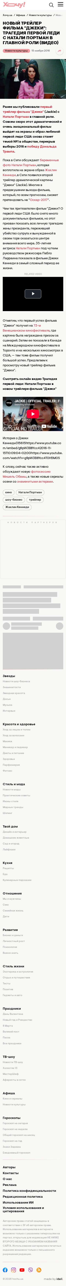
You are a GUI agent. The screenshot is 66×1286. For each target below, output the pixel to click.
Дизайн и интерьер (15, 832)
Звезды (9, 676)
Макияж (7, 741)
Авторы (9, 1167)
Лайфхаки (9, 850)
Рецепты (8, 868)
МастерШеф (11, 1074)
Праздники (12, 1009)
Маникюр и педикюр (15, 747)
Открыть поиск (51, 5)
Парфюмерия (11, 765)
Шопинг (7, 813)
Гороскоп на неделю (15, 1129)
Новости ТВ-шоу (13, 1062)
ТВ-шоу (9, 1057)
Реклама (9, 1185)
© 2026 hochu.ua (13, 1279)
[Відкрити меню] (60, 4)
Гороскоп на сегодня (15, 1123)
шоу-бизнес (13, 499)
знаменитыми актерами (35, 481)
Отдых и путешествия (16, 978)
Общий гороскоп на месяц (19, 1135)
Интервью (9, 711)
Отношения (12, 893)
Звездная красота (14, 693)
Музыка (7, 705)
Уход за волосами (13, 735)
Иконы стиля (10, 801)
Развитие (10, 930)
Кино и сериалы (12, 1099)
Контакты (11, 1173)
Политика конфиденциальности (29, 1191)
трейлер (35, 499)
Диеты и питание (13, 753)
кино (8, 492)
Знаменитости (12, 687)
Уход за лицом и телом (16, 730)
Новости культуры (16, 51)
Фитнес (7, 771)
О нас (7, 1179)
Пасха (6, 1038)
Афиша (9, 1093)
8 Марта (8, 1026)
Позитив (8, 989)
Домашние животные (16, 838)
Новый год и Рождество (17, 1020)
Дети (6, 916)
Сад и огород (11, 844)
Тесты (6, 983)
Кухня (7, 863)
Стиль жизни (13, 966)
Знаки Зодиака (12, 1147)
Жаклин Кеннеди (17, 507)
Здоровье (9, 759)
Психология (10, 947)
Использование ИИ (18, 1202)
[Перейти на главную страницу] (14, 5)
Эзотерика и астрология (18, 972)
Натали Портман (28, 248)
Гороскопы (11, 1118)
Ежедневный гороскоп (16, 1153)
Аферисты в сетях (14, 1080)
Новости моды (12, 790)
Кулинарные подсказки (17, 880)
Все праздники (12, 1043)
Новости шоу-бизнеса (16, 681)
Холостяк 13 (10, 1068)
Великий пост (11, 1032)
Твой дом (10, 826)
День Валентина (13, 1014)
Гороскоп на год (12, 1141)
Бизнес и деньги (13, 935)
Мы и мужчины (12, 899)
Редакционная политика (23, 1197)
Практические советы (16, 795)
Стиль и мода (14, 784)
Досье (7, 699)
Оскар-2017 (39, 200)
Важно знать (10, 953)
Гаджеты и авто (12, 995)
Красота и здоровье (19, 724)
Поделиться (59, 51)
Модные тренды (13, 807)
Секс (6, 905)
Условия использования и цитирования (23, 1210)
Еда (5, 874)
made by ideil (53, 1279)
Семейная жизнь (13, 911)
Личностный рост (14, 941)
